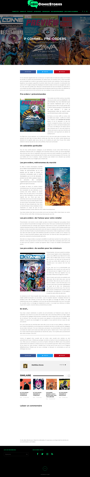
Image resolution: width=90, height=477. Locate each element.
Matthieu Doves (33, 42)
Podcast (30, 11)
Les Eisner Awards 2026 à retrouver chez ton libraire (51, 394)
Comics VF (23, 11)
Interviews (37, 11)
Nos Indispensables (57, 11)
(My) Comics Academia (71, 11)
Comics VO (15, 11)
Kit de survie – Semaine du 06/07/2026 (63, 394)
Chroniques (46, 11)
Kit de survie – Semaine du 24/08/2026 (24, 394)
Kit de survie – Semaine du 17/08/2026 (37, 394)
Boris (21, 397)
